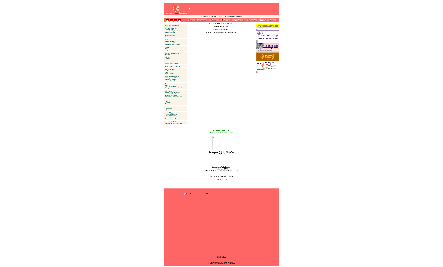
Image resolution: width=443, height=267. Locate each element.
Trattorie (167, 54)
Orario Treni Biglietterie (171, 31)
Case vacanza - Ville (170, 42)
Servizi (166, 99)
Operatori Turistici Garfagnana (173, 123)
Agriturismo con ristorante (172, 44)
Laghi (166, 72)
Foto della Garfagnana (171, 28)
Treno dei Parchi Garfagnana (173, 80)
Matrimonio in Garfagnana (172, 118)
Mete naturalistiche (170, 69)
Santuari (167, 85)
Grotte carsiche (169, 73)
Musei (166, 84)
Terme (166, 37)
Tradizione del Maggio (171, 95)
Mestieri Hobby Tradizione (172, 92)
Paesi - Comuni (169, 27)
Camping (167, 47)
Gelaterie (167, 58)
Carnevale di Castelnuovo (172, 94)
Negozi (166, 101)
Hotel (166, 40)
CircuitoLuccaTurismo (221, 259)
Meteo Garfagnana (170, 32)
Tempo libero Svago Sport (172, 76)
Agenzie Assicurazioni (171, 114)
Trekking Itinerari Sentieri (172, 78)
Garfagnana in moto (170, 79)
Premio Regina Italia (170, 122)
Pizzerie (167, 57)
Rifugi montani (169, 50)
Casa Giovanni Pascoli (171, 86)
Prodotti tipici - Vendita (171, 63)
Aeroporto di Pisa (170, 29)
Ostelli (166, 48)
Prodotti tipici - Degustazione (173, 61)
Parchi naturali (169, 70)
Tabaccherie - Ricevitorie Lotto (173, 96)
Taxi (166, 107)
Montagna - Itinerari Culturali (173, 88)
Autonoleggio (168, 108)
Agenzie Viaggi (169, 113)
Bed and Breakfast (170, 41)
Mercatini (167, 104)
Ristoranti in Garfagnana (172, 53)
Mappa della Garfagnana (172, 25)
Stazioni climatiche (170, 35)
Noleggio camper (169, 109)
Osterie (167, 56)
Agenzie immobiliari (170, 115)
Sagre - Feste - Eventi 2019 (172, 66)
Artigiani (167, 102)
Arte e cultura (168, 91)
